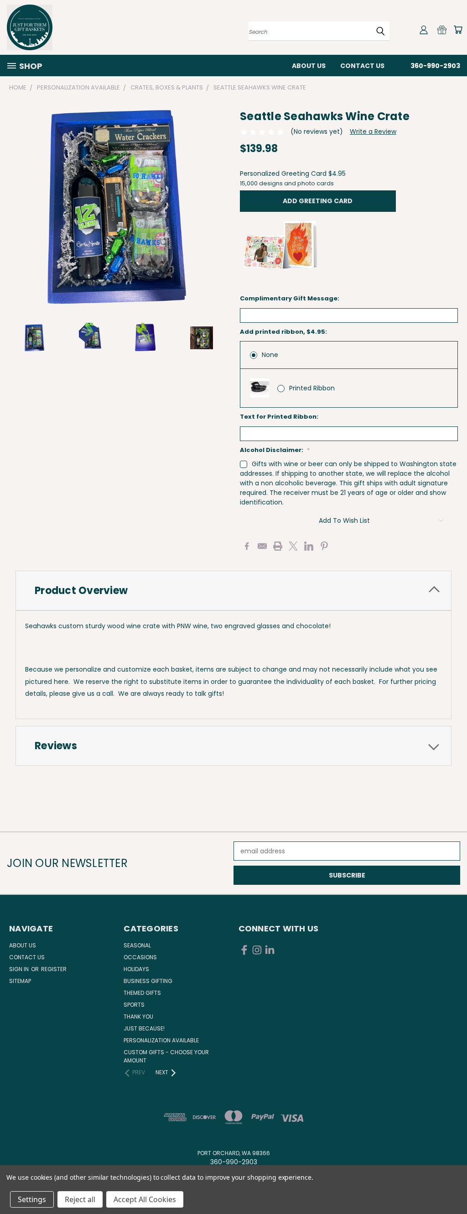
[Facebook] (246, 546)
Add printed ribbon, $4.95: (283, 331)
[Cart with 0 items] (457, 29)
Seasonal (137, 945)
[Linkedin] (308, 546)
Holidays (136, 969)
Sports (134, 1005)
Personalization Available (161, 1040)
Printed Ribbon (312, 388)
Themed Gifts (142, 993)
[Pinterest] (324, 546)
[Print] (277, 546)
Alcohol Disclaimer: (275, 450)
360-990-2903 (435, 65)
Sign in (19, 969)
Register (54, 969)
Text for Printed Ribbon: (279, 416)
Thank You (138, 1016)
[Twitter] (293, 546)
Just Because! (144, 1028)
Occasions (140, 957)
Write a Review (373, 131)
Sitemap (20, 981)
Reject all (80, 1199)
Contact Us (362, 65)
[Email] (262, 546)
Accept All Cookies (145, 1199)
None (270, 354)
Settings (32, 1199)
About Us (309, 65)
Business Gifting (148, 981)
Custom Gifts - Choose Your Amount (166, 1056)
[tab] (233, 590)
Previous (453, 1185)
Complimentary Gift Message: (289, 298)
